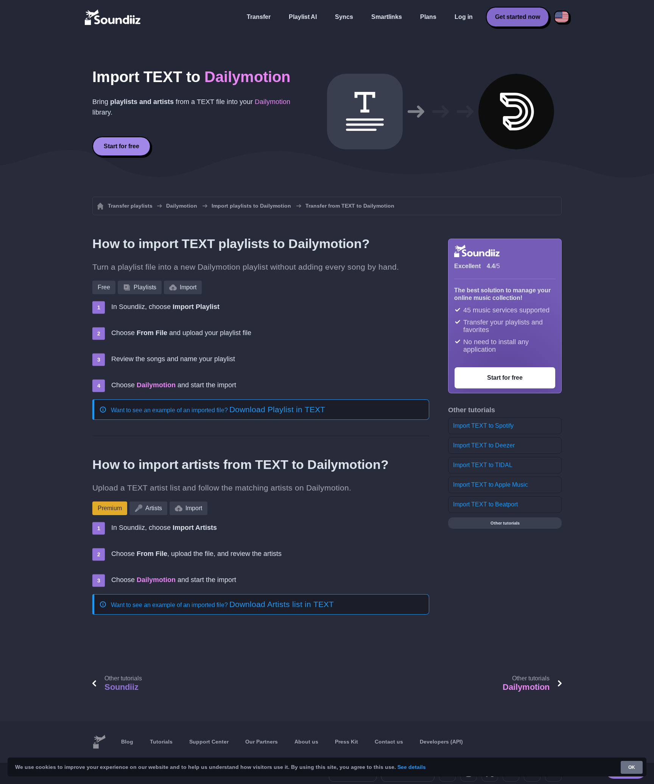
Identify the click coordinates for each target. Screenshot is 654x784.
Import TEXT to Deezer (484, 445)
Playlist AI (303, 17)
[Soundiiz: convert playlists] (99, 742)
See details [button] (411, 767)
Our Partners (261, 742)
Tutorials (161, 742)
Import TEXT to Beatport (485, 504)
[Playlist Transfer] (113, 17)
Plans (428, 17)
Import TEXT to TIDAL (482, 465)
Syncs (344, 17)
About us (306, 742)
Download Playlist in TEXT (277, 409)
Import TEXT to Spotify (483, 425)
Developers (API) (441, 742)
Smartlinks (386, 17)
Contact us (389, 742)
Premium (110, 508)
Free (104, 287)
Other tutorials (505, 523)
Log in (464, 17)
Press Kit (346, 742)
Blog (127, 742)
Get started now (517, 17)
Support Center (209, 742)
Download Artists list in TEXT (281, 604)
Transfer (259, 17)
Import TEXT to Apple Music (490, 484)
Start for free (121, 146)
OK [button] (631, 767)
